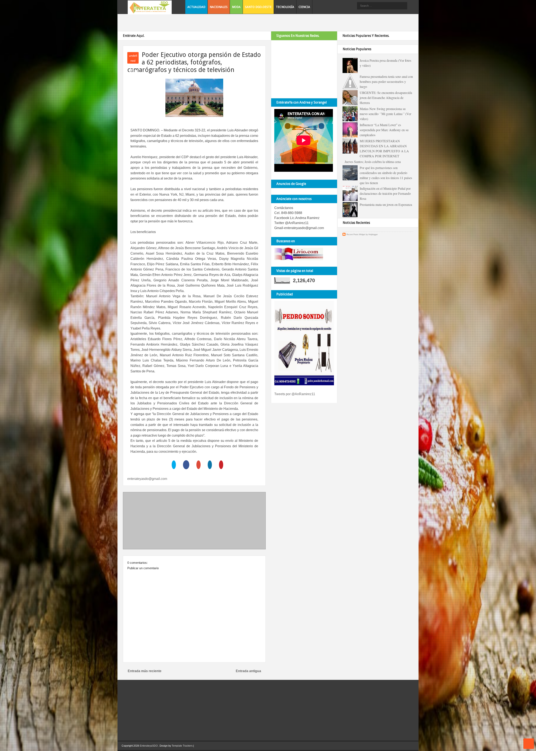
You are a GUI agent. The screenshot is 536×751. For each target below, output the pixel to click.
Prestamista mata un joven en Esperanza (386, 204)
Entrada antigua (248, 671)
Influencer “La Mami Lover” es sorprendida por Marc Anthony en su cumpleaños (384, 130)
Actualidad (196, 7)
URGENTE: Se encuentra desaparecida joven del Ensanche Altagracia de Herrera (386, 97)
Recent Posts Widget (356, 234)
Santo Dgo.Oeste (258, 7)
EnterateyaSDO (149, 745)
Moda (236, 7)
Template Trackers (182, 745)
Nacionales (219, 7)
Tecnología (285, 7)
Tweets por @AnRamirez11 (294, 394)
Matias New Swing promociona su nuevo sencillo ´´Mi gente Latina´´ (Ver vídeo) (385, 113)
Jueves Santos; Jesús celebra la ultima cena (373, 161)
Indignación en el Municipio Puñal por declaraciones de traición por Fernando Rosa (385, 193)
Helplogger (373, 234)
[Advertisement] (194, 521)
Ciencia (304, 7)
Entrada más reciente (144, 671)
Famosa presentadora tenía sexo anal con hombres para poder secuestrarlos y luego (386, 81)
